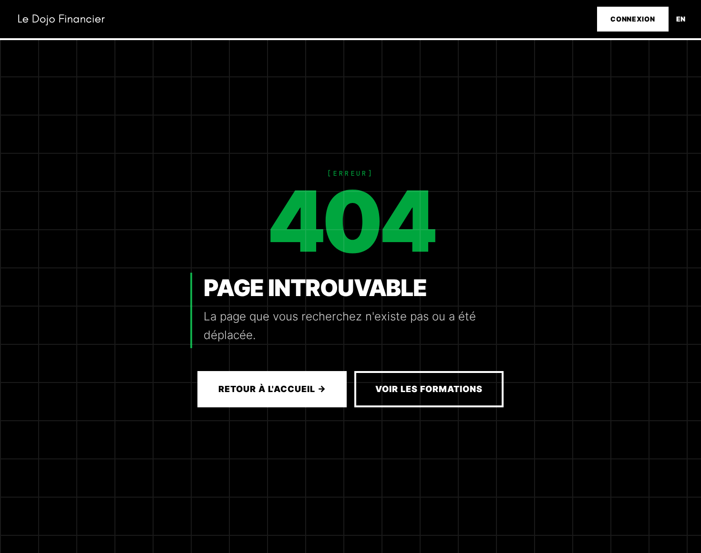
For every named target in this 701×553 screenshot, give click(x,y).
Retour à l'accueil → (272, 389)
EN (681, 19)
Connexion (632, 19)
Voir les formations (428, 389)
